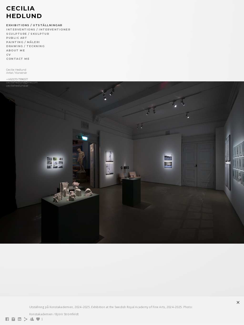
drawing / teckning (25, 46)
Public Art (16, 37)
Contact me (18, 58)
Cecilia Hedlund (24, 12)
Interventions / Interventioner (38, 29)
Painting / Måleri (23, 42)
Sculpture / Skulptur (27, 33)
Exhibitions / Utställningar (34, 25)
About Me (15, 50)
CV (8, 54)
